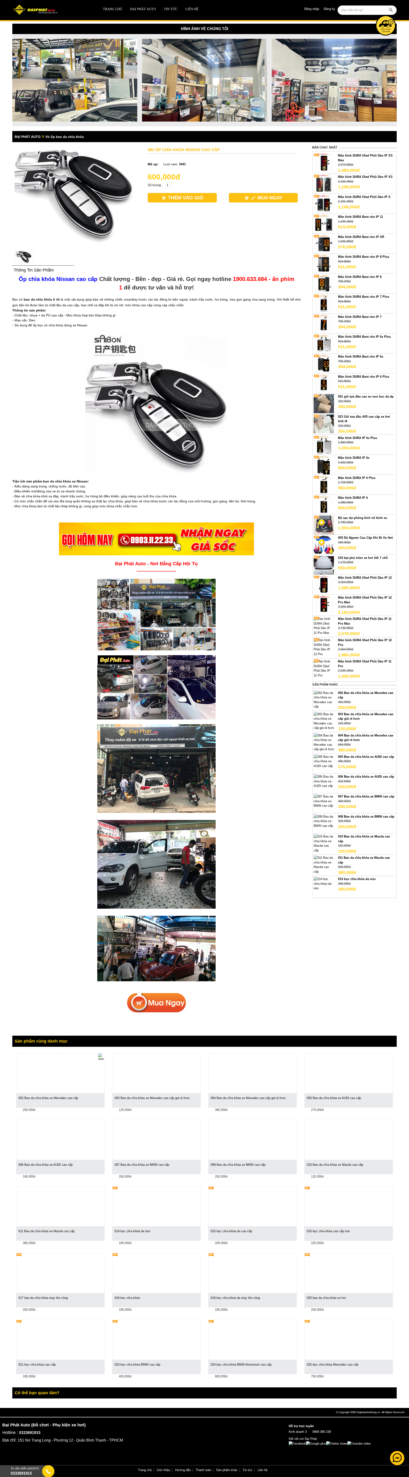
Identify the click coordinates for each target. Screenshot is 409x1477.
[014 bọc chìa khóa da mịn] (324, 883)
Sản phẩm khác (227, 1470)
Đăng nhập (311, 9)
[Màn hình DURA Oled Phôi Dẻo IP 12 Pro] (324, 647)
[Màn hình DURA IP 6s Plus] (324, 445)
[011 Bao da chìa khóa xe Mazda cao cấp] (324, 864)
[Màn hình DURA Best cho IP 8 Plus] (324, 264)
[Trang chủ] (50, 10)
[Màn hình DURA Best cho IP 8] (324, 283)
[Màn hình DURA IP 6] (324, 505)
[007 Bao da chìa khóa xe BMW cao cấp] (324, 801)
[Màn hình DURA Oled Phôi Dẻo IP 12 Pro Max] (324, 604)
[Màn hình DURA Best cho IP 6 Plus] (324, 383)
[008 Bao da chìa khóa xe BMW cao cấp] (324, 821)
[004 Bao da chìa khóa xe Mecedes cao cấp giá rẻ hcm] (324, 742)
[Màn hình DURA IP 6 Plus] (324, 484)
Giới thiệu (163, 1470)
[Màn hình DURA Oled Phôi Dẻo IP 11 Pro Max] (324, 625)
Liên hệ (192, 9)
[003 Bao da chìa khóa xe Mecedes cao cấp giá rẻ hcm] (324, 721)
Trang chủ (112, 9)
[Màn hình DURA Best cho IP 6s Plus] (324, 343)
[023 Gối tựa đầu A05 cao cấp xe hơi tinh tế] (324, 423)
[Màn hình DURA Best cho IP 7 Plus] (324, 304)
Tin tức (170, 9)
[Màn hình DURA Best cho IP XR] (324, 243)
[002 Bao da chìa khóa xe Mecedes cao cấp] (324, 699)
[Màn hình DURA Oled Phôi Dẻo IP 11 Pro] (324, 668)
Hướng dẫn (183, 1470)
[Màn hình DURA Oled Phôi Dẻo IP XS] (324, 184)
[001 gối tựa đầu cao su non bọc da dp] (324, 403)
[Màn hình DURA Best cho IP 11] (324, 224)
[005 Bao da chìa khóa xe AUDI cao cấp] (324, 761)
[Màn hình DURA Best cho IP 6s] (324, 363)
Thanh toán (203, 1470)
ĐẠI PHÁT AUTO (143, 9)
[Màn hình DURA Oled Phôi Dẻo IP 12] (324, 584)
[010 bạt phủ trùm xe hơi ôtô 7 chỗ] (324, 564)
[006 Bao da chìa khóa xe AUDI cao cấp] (324, 781)
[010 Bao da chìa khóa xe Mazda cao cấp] (324, 843)
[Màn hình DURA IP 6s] (324, 465)
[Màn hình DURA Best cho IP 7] (324, 323)
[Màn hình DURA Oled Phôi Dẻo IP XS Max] (324, 162)
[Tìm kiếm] (391, 9)
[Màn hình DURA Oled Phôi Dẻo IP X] (324, 204)
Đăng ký (329, 9)
